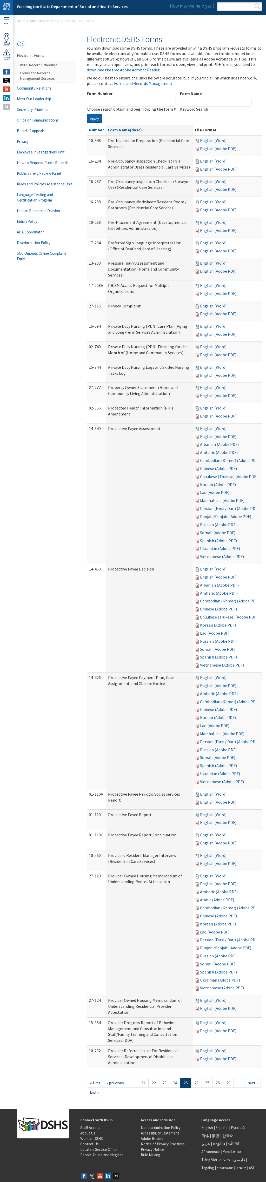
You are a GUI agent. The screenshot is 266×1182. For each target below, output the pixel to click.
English (207, 1127)
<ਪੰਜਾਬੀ (234, 1143)
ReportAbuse (6, 59)
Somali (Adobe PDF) (217, 532)
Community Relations (34, 88)
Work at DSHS (91, 1138)
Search (257, 6)
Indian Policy (27, 221)
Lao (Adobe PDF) (214, 492)
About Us (87, 1133)
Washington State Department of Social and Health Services (72, 6)
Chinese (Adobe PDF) (218, 468)
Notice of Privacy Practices (163, 1143)
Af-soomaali (210, 1151)
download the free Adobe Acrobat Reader (123, 69)
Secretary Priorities (32, 109)
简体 (205, 1135)
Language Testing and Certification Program (35, 197)
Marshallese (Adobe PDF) (222, 500)
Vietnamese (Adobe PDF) (222, 556)
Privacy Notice (152, 1149)
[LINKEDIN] (6, 98)
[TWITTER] (6, 80)
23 (164, 1082)
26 (196, 1082)
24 (175, 1082)
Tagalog (207, 1167)
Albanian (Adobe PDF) (219, 444)
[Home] (6, 7)
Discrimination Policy (33, 242)
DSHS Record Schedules (39, 65)
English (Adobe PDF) (218, 148)
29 (228, 1082)
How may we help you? (192, 6)
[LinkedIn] (108, 1176)
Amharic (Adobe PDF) (219, 452)
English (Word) (213, 140)
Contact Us (89, 1143)
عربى (205, 1143)
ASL (252, 1167)
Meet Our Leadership (34, 98)
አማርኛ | (225, 1159)
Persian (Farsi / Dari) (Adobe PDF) (229, 508)
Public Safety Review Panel (39, 173)
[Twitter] (92, 1176)
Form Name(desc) (125, 129)
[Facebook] (84, 1176)
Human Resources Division (38, 210)
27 (207, 1082)
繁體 (216, 1135)
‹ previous (115, 1082)
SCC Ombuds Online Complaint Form (41, 256)
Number (96, 129)
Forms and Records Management (143, 83)
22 (154, 1082)
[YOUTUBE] (6, 89)
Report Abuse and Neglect (101, 1154)
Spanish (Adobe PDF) (218, 540)
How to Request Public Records (43, 162)
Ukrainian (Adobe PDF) (220, 548)
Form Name (191, 93)
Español (222, 1127)
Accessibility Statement (160, 1133)
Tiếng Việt (209, 1159)
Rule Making (150, 1154)
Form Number (99, 93)
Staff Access (90, 1127)
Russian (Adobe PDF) (218, 524)
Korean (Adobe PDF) (218, 484)
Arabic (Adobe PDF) (217, 899)
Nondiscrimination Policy (161, 1127)
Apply (94, 118)
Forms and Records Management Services (37, 76)
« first (95, 1082)
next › (252, 1082)
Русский (238, 1127)
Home (21, 21)
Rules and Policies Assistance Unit (44, 184)
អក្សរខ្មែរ (219, 1143)
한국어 (228, 1135)
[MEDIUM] (6, 107)
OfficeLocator (6, 44)
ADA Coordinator (30, 232)
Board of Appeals (31, 130)
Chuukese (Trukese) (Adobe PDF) (228, 476)
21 (143, 1082)
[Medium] (116, 1176)
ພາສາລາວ (225, 1167)
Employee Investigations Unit (41, 152)
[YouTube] (100, 1176)
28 (218, 1082)
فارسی (238, 1159)
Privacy (23, 141)
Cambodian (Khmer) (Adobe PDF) (229, 460)
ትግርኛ (241, 1167)
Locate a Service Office (98, 1149)
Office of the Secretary (44, 21)
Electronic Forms (30, 55)
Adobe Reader (152, 1138)
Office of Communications (38, 120)
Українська (232, 1151)
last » (94, 1092)
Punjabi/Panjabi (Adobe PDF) (225, 516)
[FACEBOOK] (6, 71)
